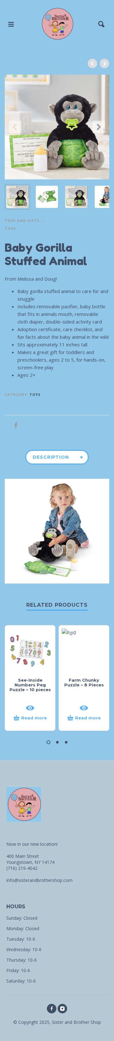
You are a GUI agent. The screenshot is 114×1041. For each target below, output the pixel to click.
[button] (48, 742)
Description (51, 457)
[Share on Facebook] (14, 425)
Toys (10, 228)
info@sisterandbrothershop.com (39, 880)
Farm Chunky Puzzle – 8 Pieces (84, 682)
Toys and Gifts (22, 220)
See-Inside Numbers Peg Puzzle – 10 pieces (30, 684)
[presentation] (15, 127)
